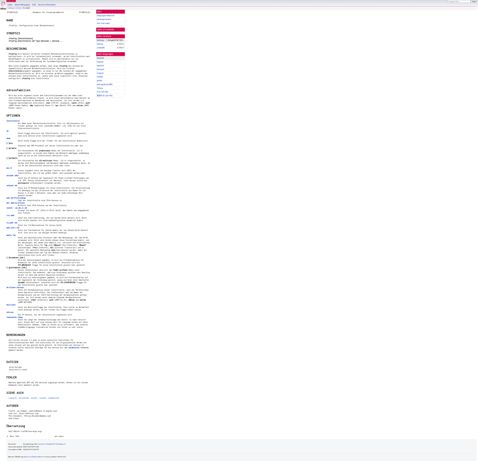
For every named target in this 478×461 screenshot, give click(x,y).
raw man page (103, 23)
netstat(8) (24, 398)
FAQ (34, 4)
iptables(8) (74, 347)
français (100, 69)
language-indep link (105, 15)
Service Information (47, 4)
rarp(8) (42, 398)
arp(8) (34, 398)
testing (100, 44)
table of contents (105, 29)
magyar (100, 73)
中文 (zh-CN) (102, 92)
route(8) (13, 398)
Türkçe (100, 88)
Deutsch (100, 58)
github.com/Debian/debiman (34, 457)
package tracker (104, 19)
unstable (101, 47)
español (100, 65)
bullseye (11, 8)
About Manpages (22, 4)
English (100, 62)
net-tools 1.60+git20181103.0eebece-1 (51, 444)
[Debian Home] (3, 5)
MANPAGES (11, 1)
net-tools (18, 8)
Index (10, 4)
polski (99, 80)
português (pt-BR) (105, 84)
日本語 (100, 77)
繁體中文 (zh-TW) (105, 95)
